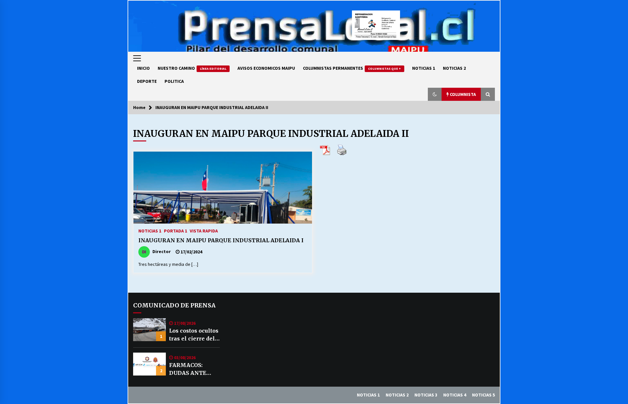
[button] (435, 94)
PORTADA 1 (175, 230)
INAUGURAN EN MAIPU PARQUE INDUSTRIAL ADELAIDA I (221, 240)
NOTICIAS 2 (454, 68)
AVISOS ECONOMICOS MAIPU (266, 68)
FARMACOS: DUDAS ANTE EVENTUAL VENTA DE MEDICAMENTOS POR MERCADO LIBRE (193, 369)
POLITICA (174, 81)
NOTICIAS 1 (423, 68)
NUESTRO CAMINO (192, 68)
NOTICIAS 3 (425, 395)
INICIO (143, 68)
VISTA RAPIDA (204, 230)
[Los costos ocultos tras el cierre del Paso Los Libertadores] (149, 329)
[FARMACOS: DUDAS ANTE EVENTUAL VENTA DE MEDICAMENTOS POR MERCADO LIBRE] (149, 364)
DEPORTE (147, 81)
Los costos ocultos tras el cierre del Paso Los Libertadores (193, 334)
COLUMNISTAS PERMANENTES (352, 68)
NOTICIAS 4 (454, 395)
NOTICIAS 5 (483, 395)
